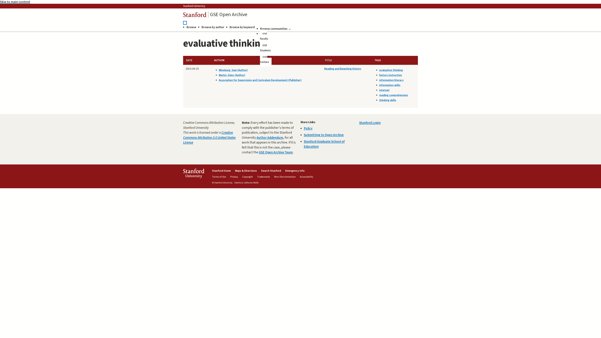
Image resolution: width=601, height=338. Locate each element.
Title (328, 60)
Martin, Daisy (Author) (232, 75)
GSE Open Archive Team (276, 152)
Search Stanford (271, 171)
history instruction (390, 75)
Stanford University (194, 6)
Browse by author (212, 27)
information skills (389, 85)
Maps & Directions (246, 171)
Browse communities (274, 29)
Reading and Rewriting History (342, 69)
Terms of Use (219, 177)
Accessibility (306, 177)
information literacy (391, 80)
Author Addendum (270, 137)
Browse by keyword (242, 27)
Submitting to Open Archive (324, 135)
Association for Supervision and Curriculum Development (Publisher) (260, 80)
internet (384, 90)
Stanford (195, 15)
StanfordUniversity (193, 174)
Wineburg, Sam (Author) (233, 70)
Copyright (247, 177)
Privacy (234, 177)
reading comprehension (393, 95)
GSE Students (265, 48)
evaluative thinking (391, 70)
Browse (191, 27)
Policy (308, 128)
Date (189, 60)
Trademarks (263, 177)
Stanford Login (370, 122)
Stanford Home (221, 171)
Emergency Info (295, 171)
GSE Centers (264, 59)
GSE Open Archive (228, 15)
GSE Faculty (264, 36)
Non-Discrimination (285, 177)
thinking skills (387, 100)
